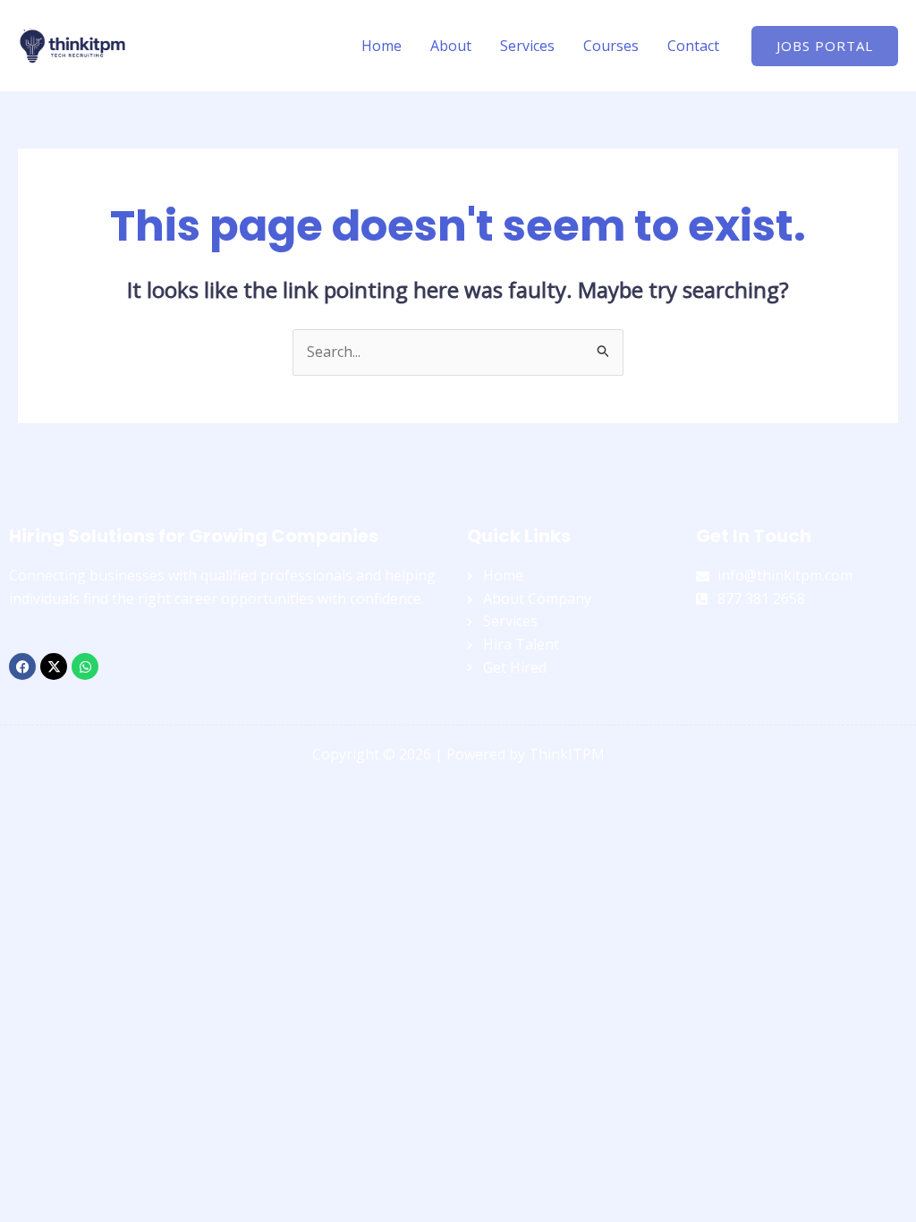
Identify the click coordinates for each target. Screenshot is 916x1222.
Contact (693, 45)
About (450, 45)
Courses (611, 45)
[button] (824, 46)
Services (527, 45)
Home (381, 45)
